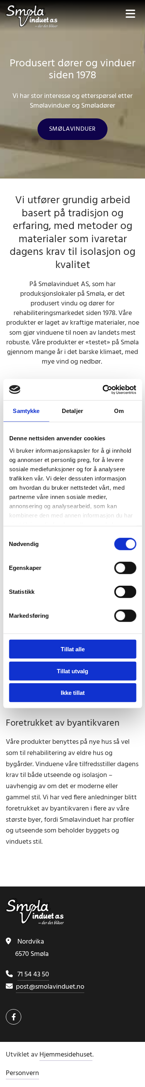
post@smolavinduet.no (50, 987)
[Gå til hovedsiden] (36, 15)
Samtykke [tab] (26, 411)
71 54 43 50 (33, 974)
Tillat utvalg (72, 670)
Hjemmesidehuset (65, 1054)
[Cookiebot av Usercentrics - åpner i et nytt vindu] (103, 389)
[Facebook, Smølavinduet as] (13, 1016)
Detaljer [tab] (72, 411)
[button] (72, 129)
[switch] (125, 568)
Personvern (22, 1073)
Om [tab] (119, 411)
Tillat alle (73, 649)
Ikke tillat (73, 692)
